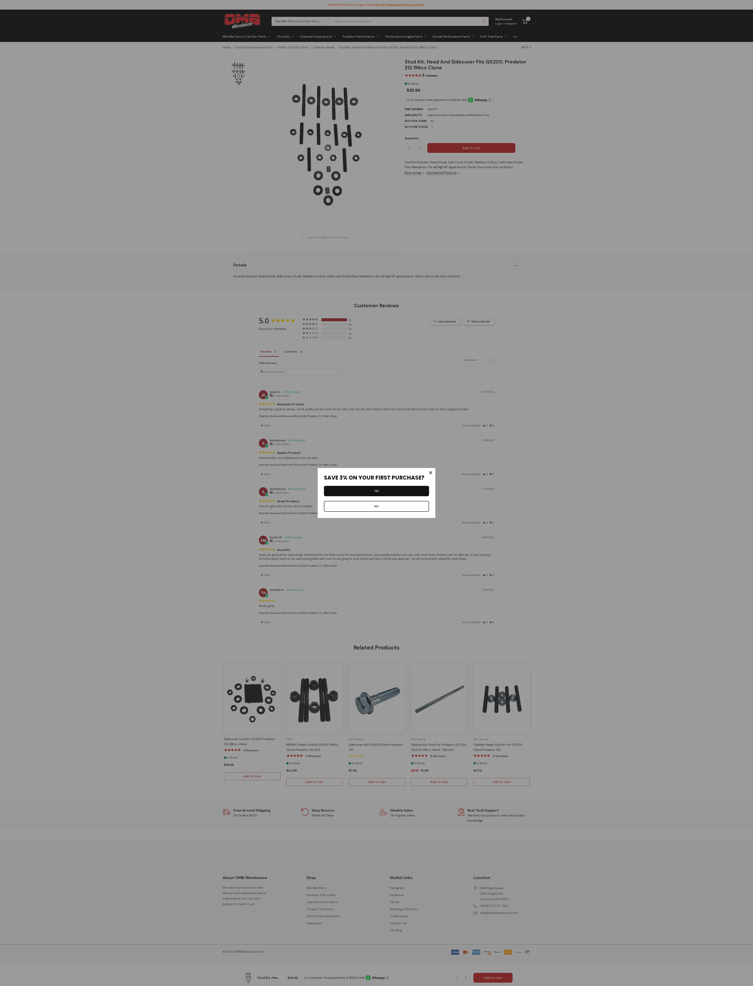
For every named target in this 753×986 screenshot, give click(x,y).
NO (376, 506)
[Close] (430, 472)
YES (376, 491)
